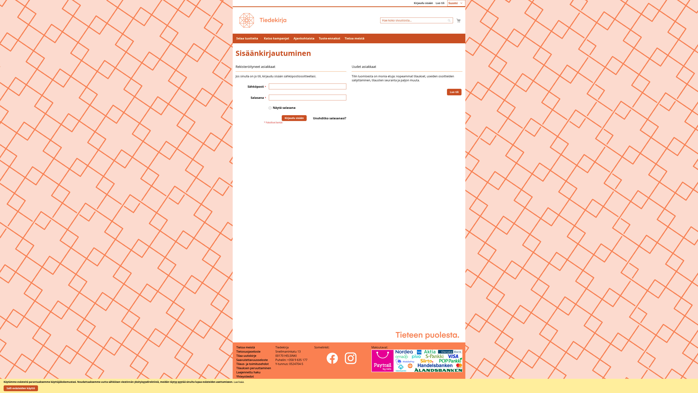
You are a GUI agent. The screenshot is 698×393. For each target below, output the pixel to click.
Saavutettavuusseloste (252, 360)
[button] (456, 3)
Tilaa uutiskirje (246, 356)
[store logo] (262, 20)
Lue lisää (239, 382)
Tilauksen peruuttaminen (253, 368)
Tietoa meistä (245, 347)
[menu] (349, 38)
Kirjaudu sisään (423, 3)
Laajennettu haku (248, 372)
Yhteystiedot (245, 376)
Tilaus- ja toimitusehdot (252, 364)
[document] (349, 386)
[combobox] (416, 20)
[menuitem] (248, 38)
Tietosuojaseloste (248, 352)
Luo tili (440, 3)
